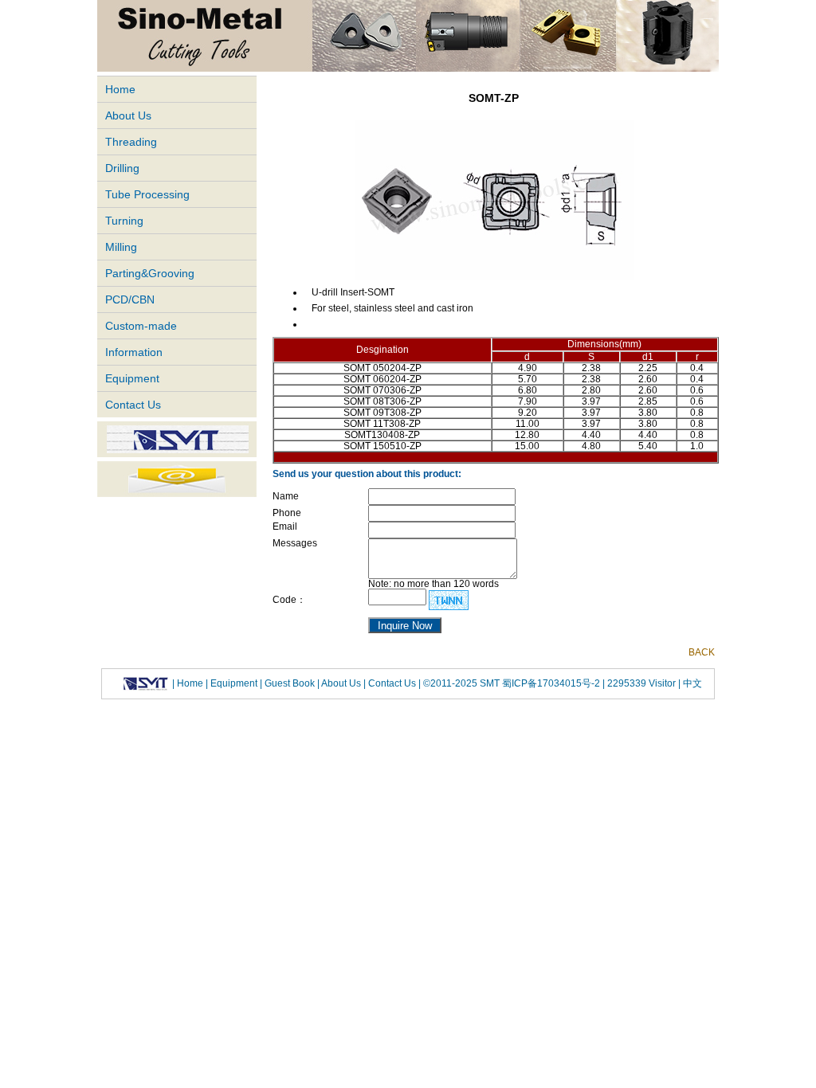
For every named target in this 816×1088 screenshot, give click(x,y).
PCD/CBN (130, 299)
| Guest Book (288, 682)
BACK (701, 652)
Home (120, 89)
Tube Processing (147, 194)
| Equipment (233, 682)
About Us (128, 115)
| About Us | (341, 682)
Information (134, 352)
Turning (124, 220)
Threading (131, 141)
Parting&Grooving (149, 273)
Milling (121, 247)
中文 (691, 682)
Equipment (132, 378)
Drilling (122, 168)
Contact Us (133, 404)
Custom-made (141, 325)
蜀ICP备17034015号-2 (552, 682)
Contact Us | (393, 682)
